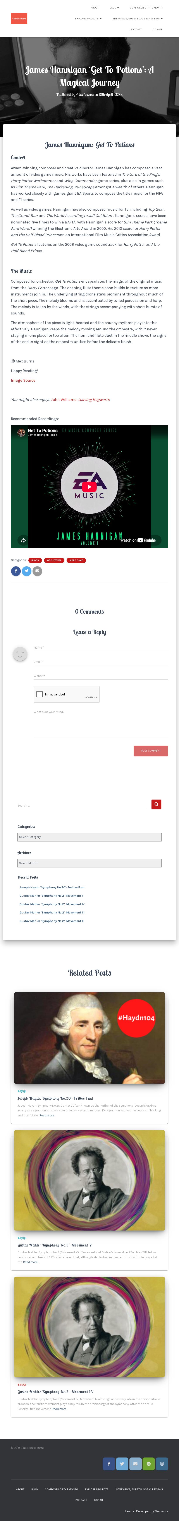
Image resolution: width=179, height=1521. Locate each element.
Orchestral (54, 560)
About (95, 7)
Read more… (47, 1115)
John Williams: (64, 399)
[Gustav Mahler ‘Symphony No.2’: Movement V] (89, 1180)
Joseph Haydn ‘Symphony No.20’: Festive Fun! (52, 887)
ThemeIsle (161, 1511)
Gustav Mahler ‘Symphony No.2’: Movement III (52, 912)
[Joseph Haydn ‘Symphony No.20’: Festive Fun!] (89, 1038)
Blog (113, 7)
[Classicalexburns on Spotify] (149, 1463)
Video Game (76, 560)
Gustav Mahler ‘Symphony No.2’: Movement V (52, 896)
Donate (158, 29)
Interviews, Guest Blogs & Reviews (136, 18)
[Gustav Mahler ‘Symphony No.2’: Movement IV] (89, 1327)
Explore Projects (87, 18)
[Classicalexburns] (19, 18)
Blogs (35, 560)
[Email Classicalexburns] (135, 1463)
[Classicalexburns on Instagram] (162, 1463)
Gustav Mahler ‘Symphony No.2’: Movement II (52, 921)
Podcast (136, 29)
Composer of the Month (146, 7)
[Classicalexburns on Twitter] (122, 1463)
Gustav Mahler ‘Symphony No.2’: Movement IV (52, 904)
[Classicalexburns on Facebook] (109, 1463)
